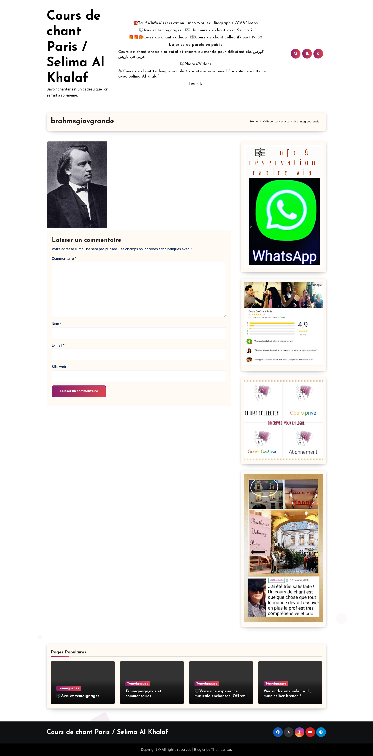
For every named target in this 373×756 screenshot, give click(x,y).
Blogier (199, 750)
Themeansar (221, 750)
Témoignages (68, 688)
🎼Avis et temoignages (160, 30)
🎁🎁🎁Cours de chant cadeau (158, 38)
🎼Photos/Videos (196, 64)
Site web (59, 367)
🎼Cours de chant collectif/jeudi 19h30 (226, 38)
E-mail (58, 345)
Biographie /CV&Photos (236, 23)
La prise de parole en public (195, 45)
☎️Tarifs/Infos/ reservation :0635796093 (171, 23)
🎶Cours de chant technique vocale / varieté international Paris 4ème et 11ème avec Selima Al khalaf (192, 74)
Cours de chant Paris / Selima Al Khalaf (75, 47)
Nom (57, 324)
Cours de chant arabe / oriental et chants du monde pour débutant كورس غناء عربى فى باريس (191, 54)
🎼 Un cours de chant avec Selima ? (219, 30)
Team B (195, 84)
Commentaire (64, 259)
